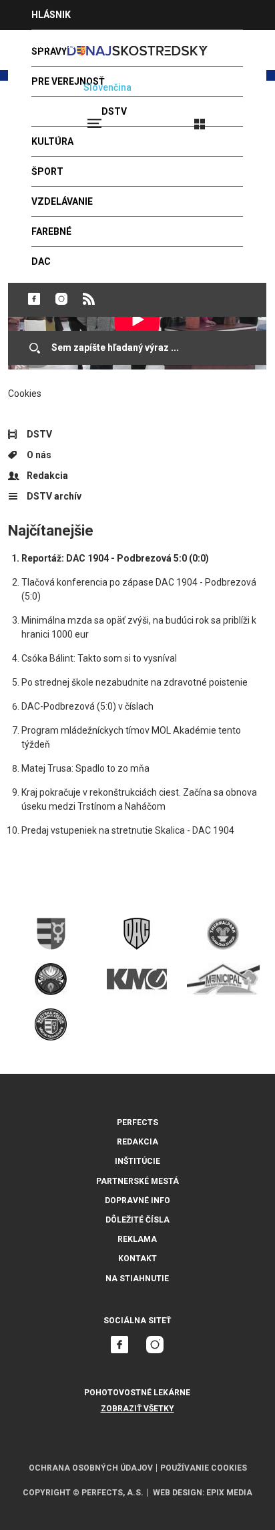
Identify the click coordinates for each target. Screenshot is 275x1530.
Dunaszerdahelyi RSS (89, 299)
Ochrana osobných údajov (91, 1468)
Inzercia (52, 44)
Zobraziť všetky (137, 1408)
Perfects (137, 1122)
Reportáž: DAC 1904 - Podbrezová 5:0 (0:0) (115, 558)
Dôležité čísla (137, 1220)
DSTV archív (54, 496)
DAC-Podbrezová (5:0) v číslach (87, 706)
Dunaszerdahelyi (34, 299)
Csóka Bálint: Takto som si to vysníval (99, 658)
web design (177, 1492)
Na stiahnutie (137, 1278)
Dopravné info (137, 1200)
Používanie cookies (203, 1468)
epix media (229, 1492)
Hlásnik (51, 14)
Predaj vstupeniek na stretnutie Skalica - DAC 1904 (127, 830)
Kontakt (137, 1258)
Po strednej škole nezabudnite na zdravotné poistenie (134, 682)
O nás (39, 455)
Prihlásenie (243, 118)
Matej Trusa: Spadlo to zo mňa (85, 768)
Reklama (137, 1239)
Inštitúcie (137, 1161)
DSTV (39, 434)
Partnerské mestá (137, 1181)
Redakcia (47, 475)
